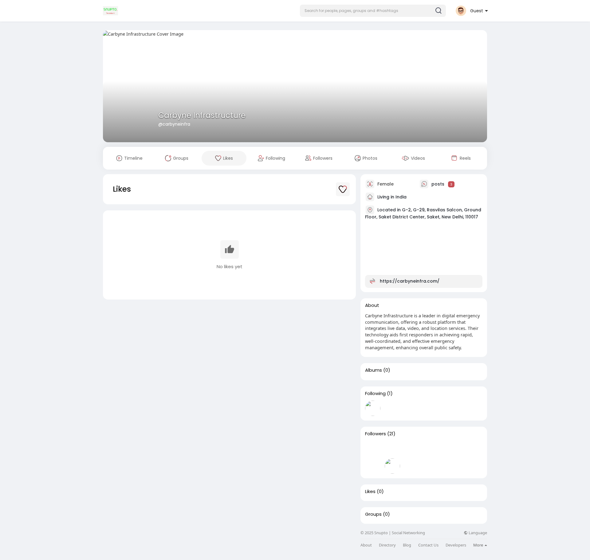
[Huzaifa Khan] (392, 448)
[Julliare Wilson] (412, 466)
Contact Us (428, 545)
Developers (456, 545)
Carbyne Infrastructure (202, 115)
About (366, 545)
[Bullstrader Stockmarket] (372, 408)
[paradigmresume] (431, 448)
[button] (373, 11)
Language (477, 533)
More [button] (478, 545)
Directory (387, 545)
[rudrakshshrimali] (471, 448)
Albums (373, 370)
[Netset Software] (372, 448)
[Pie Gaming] (372, 466)
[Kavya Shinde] (412, 448)
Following (375, 393)
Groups (373, 514)
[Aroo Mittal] (451, 448)
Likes (370, 491)
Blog (407, 545)
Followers (375, 433)
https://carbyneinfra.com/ (409, 281)
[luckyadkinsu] (392, 466)
